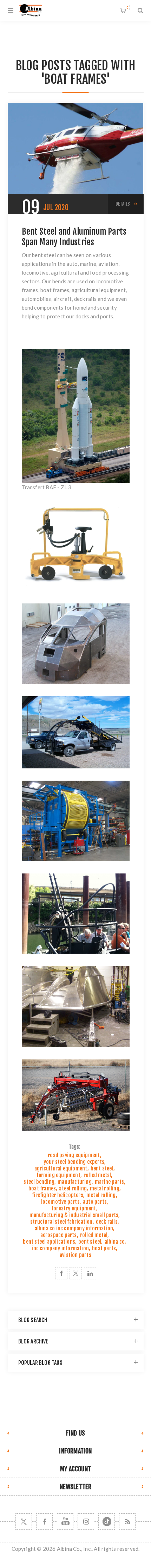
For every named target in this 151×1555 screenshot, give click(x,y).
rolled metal (97, 1175)
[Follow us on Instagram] (86, 1521)
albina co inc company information (74, 1228)
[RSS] (127, 1521)
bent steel (102, 1168)
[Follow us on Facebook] (44, 1521)
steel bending (39, 1182)
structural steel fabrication (61, 1221)
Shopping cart (127, 7)
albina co (115, 1241)
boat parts (104, 1248)
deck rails (107, 1221)
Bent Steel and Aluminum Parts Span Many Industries (74, 236)
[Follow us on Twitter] (23, 1521)
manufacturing (75, 1182)
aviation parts (75, 1255)
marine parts (109, 1182)
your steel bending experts (74, 1162)
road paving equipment (74, 1155)
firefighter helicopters (57, 1195)
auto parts (95, 1201)
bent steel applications (49, 1241)
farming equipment (58, 1175)
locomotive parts (60, 1201)
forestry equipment (74, 1208)
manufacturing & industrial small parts (74, 1215)
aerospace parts (58, 1235)
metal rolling (104, 1188)
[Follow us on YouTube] (65, 1521)
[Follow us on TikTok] (106, 1521)
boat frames (42, 1188)
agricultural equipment (60, 1168)
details (123, 204)
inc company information (60, 1248)
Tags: (75, 1146)
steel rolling (73, 1188)
